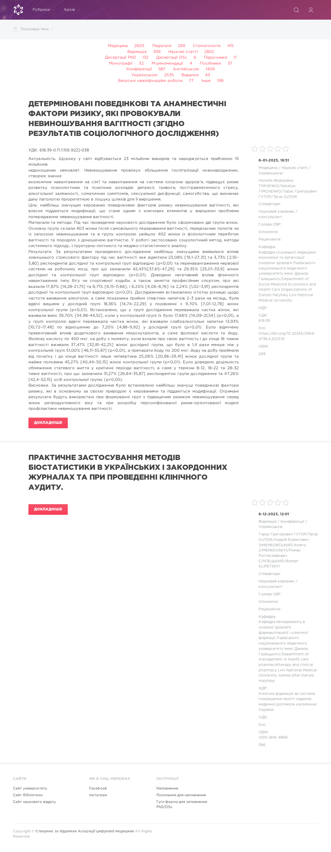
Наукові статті (183, 51)
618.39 (264, 320)
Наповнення (167, 788)
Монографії (120, 63)
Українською (144, 75)
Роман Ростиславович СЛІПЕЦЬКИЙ (279, 556)
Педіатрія (161, 46)
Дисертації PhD (120, 57)
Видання (190, 75)
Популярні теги (35, 29)
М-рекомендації (167, 63)
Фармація (137, 51)
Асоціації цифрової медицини (106, 831)
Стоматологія (207, 46)
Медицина (118, 46)
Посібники (210, 63)
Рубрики (41, 9)
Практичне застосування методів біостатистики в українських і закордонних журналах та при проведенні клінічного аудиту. (127, 473)
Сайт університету (30, 788)
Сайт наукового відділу (34, 801)
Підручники (215, 57)
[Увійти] (311, 10)
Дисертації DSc (171, 57)
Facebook (98, 788)
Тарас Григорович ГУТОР (282, 534)
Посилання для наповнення (181, 795)
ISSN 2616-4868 (273, 737)
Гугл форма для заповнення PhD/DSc (181, 804)
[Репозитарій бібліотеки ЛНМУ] (18, 10)
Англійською (186, 69)
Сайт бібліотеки (28, 795)
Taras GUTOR (285, 196)
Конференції (139, 69)
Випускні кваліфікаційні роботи (150, 80)
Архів (69, 9)
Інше (206, 80)
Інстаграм (98, 795)
